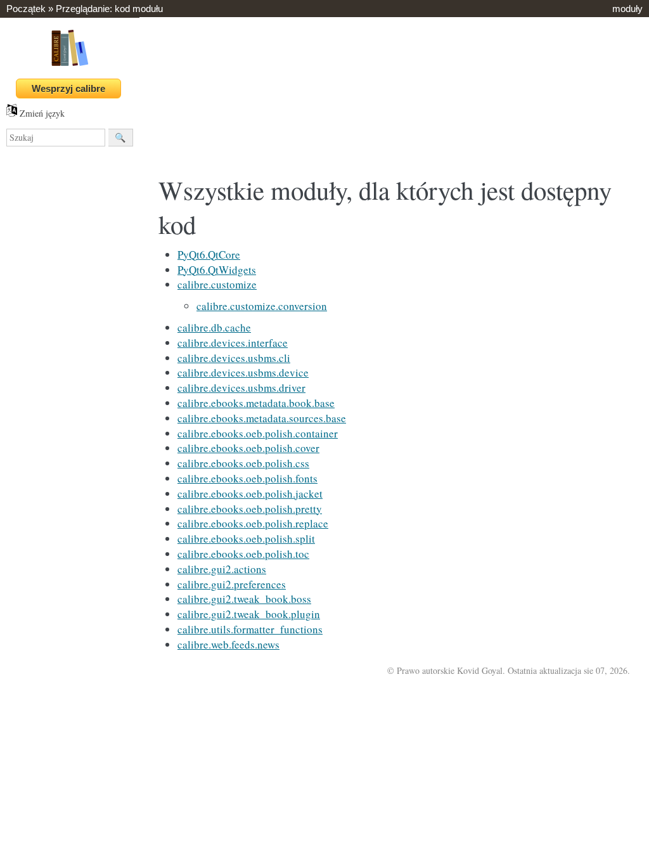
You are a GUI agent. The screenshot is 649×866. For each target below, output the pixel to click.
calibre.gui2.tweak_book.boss (244, 598)
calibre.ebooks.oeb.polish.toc (243, 553)
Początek (26, 8)
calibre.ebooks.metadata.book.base (256, 403)
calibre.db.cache (214, 327)
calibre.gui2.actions (221, 569)
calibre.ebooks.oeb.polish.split (246, 538)
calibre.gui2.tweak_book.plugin (248, 614)
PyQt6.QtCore (208, 254)
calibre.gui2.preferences (231, 584)
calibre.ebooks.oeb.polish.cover (248, 448)
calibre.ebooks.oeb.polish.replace (252, 523)
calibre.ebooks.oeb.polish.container (257, 433)
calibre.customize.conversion (261, 306)
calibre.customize (217, 284)
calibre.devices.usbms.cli (233, 358)
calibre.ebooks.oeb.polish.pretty (249, 508)
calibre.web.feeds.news (228, 644)
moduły (627, 8)
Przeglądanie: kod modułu (109, 8)
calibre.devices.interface (232, 342)
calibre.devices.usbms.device (243, 372)
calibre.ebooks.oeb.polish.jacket (250, 493)
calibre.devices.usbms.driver (241, 387)
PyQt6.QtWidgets (216, 269)
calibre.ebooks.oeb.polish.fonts (247, 478)
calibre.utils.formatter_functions (250, 629)
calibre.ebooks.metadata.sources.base (261, 418)
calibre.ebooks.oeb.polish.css (243, 463)
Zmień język (41, 113)
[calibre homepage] (69, 66)
